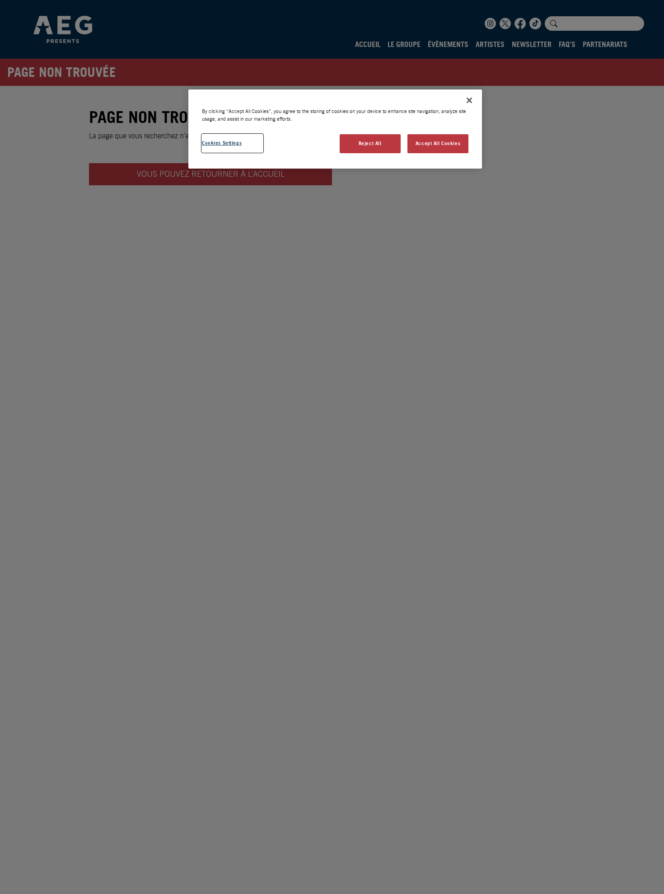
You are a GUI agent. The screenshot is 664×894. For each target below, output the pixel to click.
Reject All (370, 143)
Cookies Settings (222, 143)
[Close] (469, 100)
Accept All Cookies (438, 143)
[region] (335, 129)
